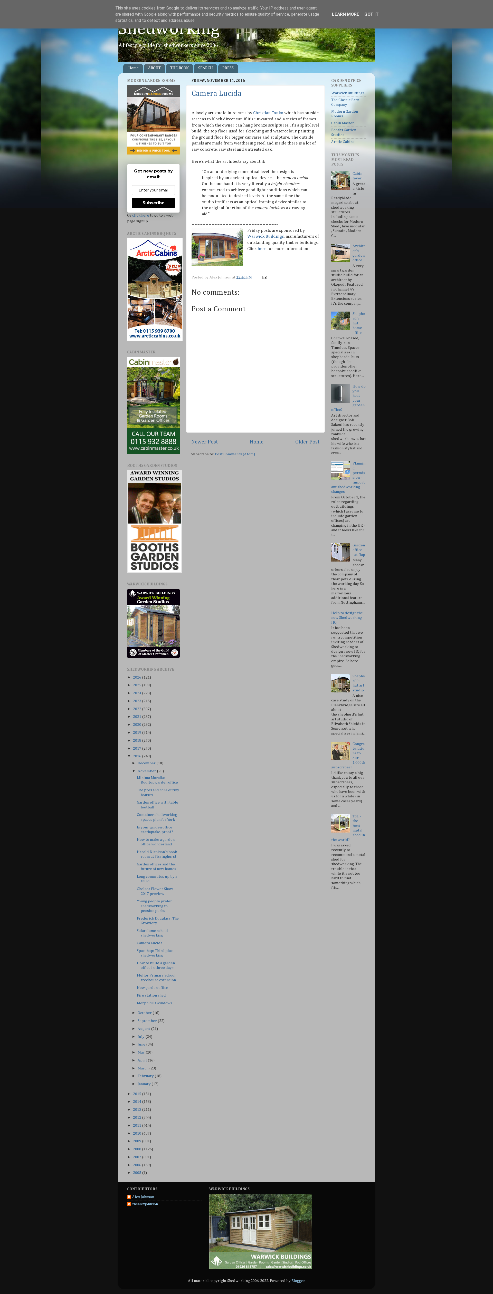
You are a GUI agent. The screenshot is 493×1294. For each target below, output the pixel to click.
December (147, 763)
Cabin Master (342, 123)
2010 (137, 1133)
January (144, 1084)
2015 (137, 1094)
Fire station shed (151, 995)
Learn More (345, 14)
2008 (137, 1149)
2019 (137, 733)
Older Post (307, 442)
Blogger (298, 1281)
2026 (137, 677)
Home (133, 68)
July (141, 1037)
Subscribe (154, 202)
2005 (137, 1173)
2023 (137, 701)
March (143, 1068)
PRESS (228, 68)
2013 (137, 1110)
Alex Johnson (143, 1197)
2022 (137, 709)
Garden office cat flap (359, 550)
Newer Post (204, 442)
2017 (137, 748)
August (144, 1029)
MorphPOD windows (154, 1003)
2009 (137, 1141)
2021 (137, 717)
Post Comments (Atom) (235, 454)
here (262, 249)
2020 (137, 725)
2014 (137, 1102)
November (147, 771)
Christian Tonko (268, 113)
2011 (137, 1125)
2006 (137, 1165)
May (142, 1052)
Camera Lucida (217, 94)
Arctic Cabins (342, 142)
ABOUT (154, 68)
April (143, 1060)
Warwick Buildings (265, 236)
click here (140, 215)
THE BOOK (179, 68)
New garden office (152, 988)
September (148, 1021)
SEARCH (205, 68)
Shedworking (169, 29)
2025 (137, 685)
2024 (137, 693)
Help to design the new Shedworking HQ (347, 617)
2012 (137, 1117)
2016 (137, 756)
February (146, 1076)
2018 (137, 740)
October (145, 1013)
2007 (137, 1157)
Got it (371, 14)
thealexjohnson (145, 1204)
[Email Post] (264, 277)
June (142, 1044)
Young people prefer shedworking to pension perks (154, 906)
